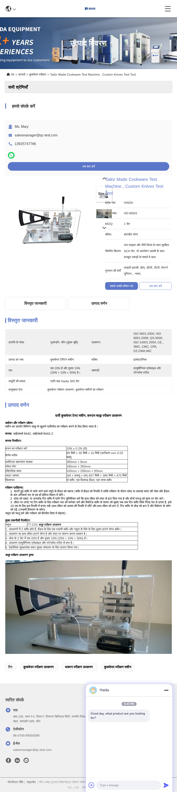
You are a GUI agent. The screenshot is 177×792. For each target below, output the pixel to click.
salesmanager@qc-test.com (36, 135)
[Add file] (91, 785)
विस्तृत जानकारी (35, 303)
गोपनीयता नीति (15, 782)
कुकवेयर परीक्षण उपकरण (38, 667)
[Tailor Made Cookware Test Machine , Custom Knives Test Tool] (49, 220)
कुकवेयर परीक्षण (37, 74)
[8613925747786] (26, 761)
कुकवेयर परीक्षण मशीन (117, 667)
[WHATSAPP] (11, 155)
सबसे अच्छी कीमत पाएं (121, 285)
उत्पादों (21, 74)
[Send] (166, 785)
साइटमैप (31, 782)
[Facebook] (8, 761)
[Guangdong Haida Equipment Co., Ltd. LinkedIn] (17, 761)
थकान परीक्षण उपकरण (79, 667)
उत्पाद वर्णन (99, 303)
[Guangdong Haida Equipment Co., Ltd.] (90, 8)
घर (12, 74)
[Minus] (166, 690)
